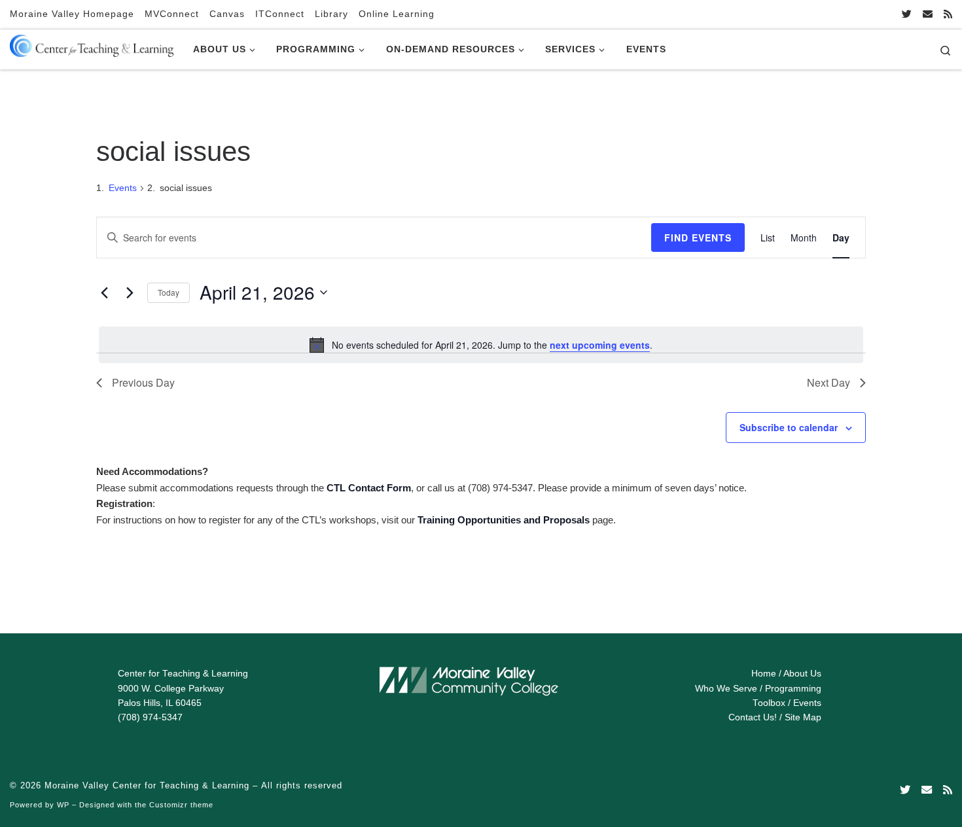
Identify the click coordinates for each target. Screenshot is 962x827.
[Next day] (129, 292)
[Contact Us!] (928, 14)
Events (123, 188)
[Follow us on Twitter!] (907, 14)
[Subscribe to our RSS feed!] (948, 14)
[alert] (481, 344)
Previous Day (143, 382)
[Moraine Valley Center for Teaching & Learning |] (91, 43)
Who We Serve (726, 689)
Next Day (828, 382)
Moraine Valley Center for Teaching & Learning (147, 785)
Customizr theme (181, 805)
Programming (793, 689)
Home (763, 673)
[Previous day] (104, 292)
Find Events (698, 237)
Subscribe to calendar (788, 427)
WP (63, 805)
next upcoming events (600, 344)
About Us (802, 673)
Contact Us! (752, 717)
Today (168, 292)
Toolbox (769, 703)
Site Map (803, 717)
